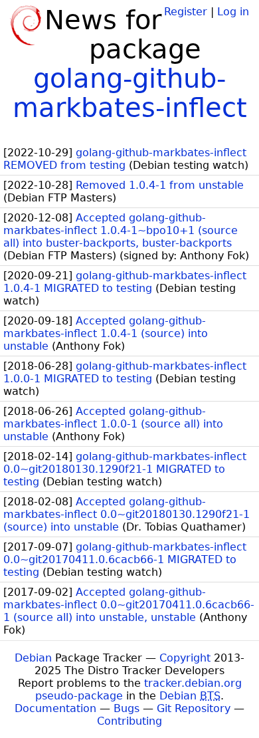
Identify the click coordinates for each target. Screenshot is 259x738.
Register (185, 11)
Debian (33, 658)
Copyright (185, 658)
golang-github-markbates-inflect (130, 93)
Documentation (55, 708)
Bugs (126, 708)
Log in (233, 11)
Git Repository (193, 708)
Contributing (129, 721)
